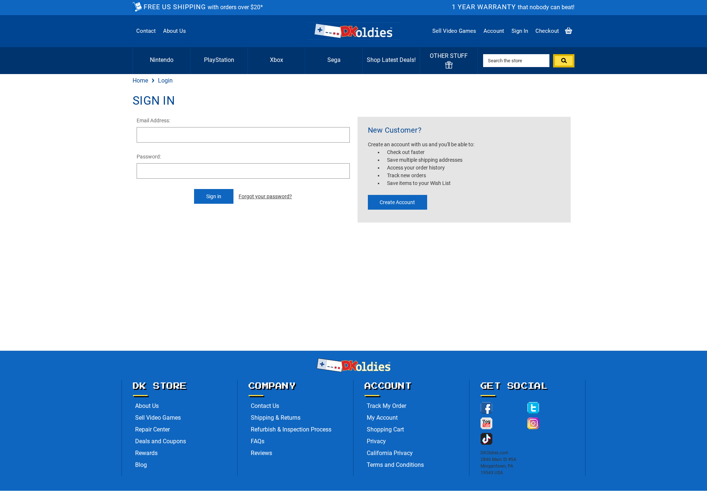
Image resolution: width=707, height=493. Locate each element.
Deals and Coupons (160, 441)
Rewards (146, 453)
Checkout (547, 31)
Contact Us (265, 405)
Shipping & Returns (275, 417)
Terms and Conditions (395, 464)
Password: (149, 157)
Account (493, 31)
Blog (141, 464)
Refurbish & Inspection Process (291, 429)
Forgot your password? (265, 196)
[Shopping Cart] (568, 31)
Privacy (376, 441)
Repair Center (152, 429)
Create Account (397, 202)
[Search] (563, 60)
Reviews (261, 453)
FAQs (257, 441)
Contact (146, 31)
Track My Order (386, 405)
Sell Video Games (454, 31)
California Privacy (390, 453)
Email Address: (153, 120)
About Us (174, 31)
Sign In (519, 31)
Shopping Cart (385, 429)
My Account (382, 417)
